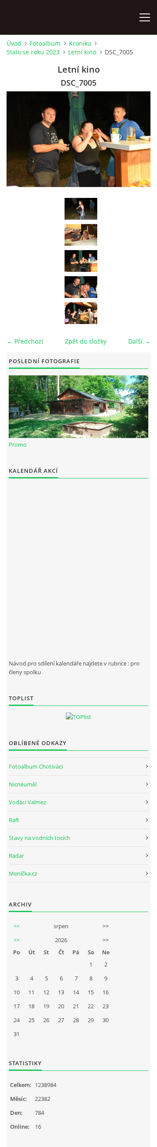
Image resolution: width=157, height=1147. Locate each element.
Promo (18, 444)
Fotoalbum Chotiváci (36, 766)
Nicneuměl (23, 784)
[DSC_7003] (81, 209)
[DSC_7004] (81, 235)
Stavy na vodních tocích (39, 838)
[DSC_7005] (81, 261)
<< (17, 926)
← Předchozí (25, 341)
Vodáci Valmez (27, 802)
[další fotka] (136, 139)
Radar (16, 855)
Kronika (80, 43)
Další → (139, 341)
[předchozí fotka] (21, 139)
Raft (14, 820)
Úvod (14, 43)
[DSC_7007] (81, 313)
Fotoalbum (45, 43)
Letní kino (82, 52)
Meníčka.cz (23, 873)
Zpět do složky (85, 341)
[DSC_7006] (81, 287)
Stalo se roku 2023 (33, 52)
